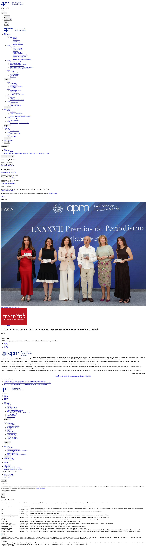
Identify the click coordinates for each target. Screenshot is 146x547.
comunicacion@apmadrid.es (7, 190)
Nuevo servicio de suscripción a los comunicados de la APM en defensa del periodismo (24, 381)
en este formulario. (53, 193)
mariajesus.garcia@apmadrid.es (8, 172)
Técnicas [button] (3, 533)
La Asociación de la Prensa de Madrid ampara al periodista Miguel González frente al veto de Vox (27, 383)
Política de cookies (40, 488)
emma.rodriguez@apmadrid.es (8, 177)
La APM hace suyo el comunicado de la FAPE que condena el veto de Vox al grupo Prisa (25, 384)
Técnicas (4, 534)
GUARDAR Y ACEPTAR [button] (7, 545)
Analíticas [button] (3, 540)
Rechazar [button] (8, 490)
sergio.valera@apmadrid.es (7, 165)
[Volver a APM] (12, 5)
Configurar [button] (3, 490)
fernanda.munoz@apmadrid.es (8, 183)
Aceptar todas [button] (13, 490)
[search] (7, 16)
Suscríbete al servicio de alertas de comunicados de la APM (73, 376)
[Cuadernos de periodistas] (14, 324)
